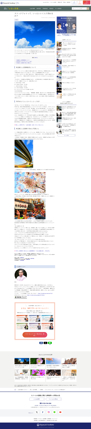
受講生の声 (60, 2)
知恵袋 (16, 19)
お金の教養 (32, 8)
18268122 (22, 257)
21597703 (32, 258)
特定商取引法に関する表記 (52, 420)
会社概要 (44, 418)
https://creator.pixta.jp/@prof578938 (35, 295)
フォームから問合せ (53, 399)
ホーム (15, 389)
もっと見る (66, 135)
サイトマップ (54, 418)
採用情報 (49, 418)
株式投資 (39, 8)
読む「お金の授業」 (34, 389)
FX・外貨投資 (58, 8)
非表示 (36, 57)
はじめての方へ (46, 2)
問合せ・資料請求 (66, 2)
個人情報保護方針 (42, 420)
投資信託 (51, 8)
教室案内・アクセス (38, 418)
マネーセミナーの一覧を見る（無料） (34, 334)
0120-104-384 (46, 403)
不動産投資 (45, 8)
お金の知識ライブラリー (23, 389)
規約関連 (35, 420)
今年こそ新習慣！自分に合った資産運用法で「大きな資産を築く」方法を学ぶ (33, 250)
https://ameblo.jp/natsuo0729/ (45, 293)
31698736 (28, 259)
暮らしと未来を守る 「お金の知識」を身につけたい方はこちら (29, 124)
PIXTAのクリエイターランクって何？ (24, 61)
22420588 (22, 260)
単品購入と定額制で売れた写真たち (23, 62)
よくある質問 (37, 399)
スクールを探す (53, 2)
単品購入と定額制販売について (22, 60)
